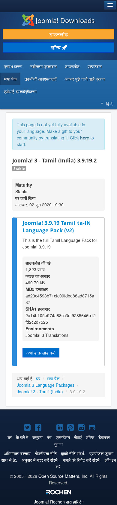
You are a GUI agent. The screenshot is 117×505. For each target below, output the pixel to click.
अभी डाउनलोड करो (41, 353)
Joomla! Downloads (65, 20)
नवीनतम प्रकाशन (43, 66)
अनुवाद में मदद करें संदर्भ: (40, 460)
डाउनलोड (58, 34)
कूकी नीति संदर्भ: (73, 453)
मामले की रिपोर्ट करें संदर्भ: (81, 460)
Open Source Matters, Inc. (63, 476)
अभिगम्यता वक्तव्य (17, 453)
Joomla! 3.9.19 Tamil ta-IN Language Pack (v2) (56, 226)
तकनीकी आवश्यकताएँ (40, 79)
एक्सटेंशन (95, 66)
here (84, 138)
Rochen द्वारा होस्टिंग (58, 502)
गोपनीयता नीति (46, 453)
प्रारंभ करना (13, 66)
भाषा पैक (10, 79)
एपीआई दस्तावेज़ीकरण (20, 91)
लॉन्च (56, 47)
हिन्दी (109, 104)
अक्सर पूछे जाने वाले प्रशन (84, 79)
